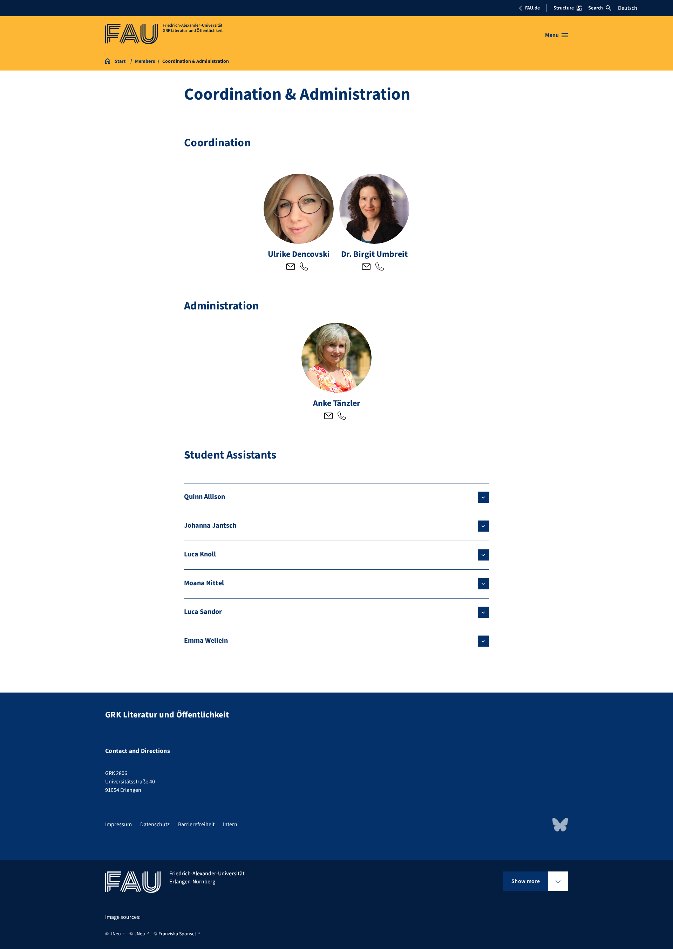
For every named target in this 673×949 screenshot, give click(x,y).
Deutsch (627, 8)
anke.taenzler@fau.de (328, 416)
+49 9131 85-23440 (342, 416)
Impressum (118, 824)
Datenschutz (155, 824)
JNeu (115, 933)
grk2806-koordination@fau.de (290, 267)
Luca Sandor (203, 612)
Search (595, 8)
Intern (230, 824)
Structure (563, 8)
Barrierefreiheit (196, 824)
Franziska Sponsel (177, 933)
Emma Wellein (206, 641)
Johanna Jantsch (210, 525)
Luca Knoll (200, 554)
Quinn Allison (204, 497)
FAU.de (532, 8)
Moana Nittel (204, 583)
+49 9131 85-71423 (304, 267)
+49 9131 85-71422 (379, 267)
